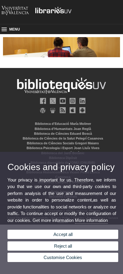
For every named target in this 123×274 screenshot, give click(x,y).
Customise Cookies (63, 257)
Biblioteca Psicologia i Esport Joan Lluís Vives (63, 148)
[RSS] (61, 110)
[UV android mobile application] (81, 110)
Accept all (63, 234)
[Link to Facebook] (41, 101)
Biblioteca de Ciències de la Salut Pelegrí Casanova (63, 138)
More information (91, 220)
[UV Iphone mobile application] (71, 110)
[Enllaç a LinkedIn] (81, 101)
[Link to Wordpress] (41, 110)
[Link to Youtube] (61, 101)
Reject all (63, 246)
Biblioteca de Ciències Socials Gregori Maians (63, 143)
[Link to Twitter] (51, 101)
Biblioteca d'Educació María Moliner (63, 123)
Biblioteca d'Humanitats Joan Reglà (63, 129)
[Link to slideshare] (51, 110)
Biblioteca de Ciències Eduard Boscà (63, 133)
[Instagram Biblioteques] (71, 101)
